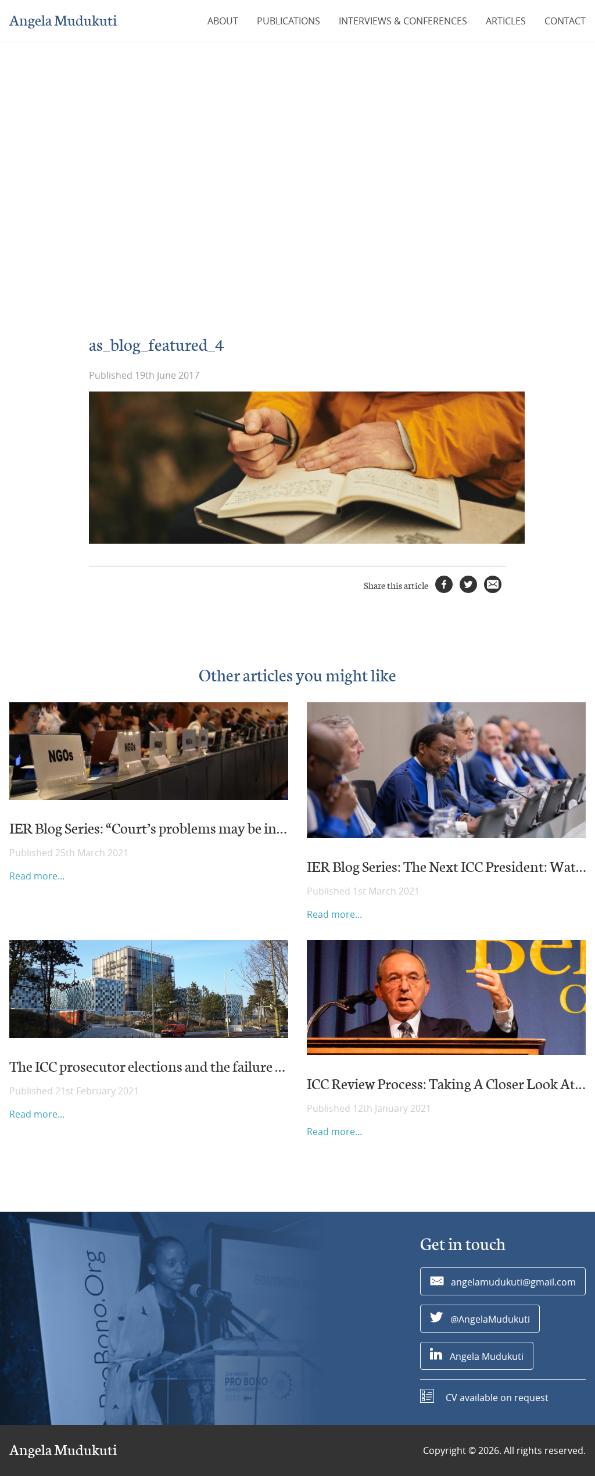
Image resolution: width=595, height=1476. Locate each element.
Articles (506, 21)
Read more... (36, 876)
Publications (288, 21)
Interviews (403, 21)
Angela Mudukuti (63, 21)
